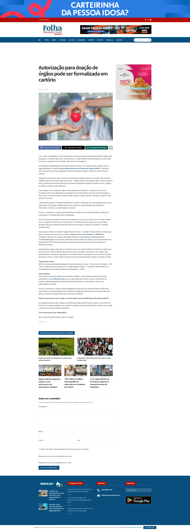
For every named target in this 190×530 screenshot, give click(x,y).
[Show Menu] (39, 40)
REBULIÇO (109, 40)
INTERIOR (62, 40)
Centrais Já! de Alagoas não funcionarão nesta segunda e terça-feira (80, 500)
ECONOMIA (81, 40)
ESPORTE (91, 40)
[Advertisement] (133, 118)
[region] (95, 9)
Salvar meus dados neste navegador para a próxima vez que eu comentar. (65, 449)
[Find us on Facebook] (145, 20)
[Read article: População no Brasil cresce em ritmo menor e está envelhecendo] (95, 347)
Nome (41, 431)
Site (78, 440)
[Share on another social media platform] (110, 148)
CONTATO (119, 40)
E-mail (41, 440)
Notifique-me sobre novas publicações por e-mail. (55, 462)
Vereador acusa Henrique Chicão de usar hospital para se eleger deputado (56, 507)
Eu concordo (149, 527)
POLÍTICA (100, 40)
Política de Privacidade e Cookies (131, 527)
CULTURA (72, 40)
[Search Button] (149, 40)
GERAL (54, 40)
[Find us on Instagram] (147, 20)
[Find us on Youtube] (150, 20)
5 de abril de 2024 (44, 89)
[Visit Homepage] (50, 29)
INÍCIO (47, 40)
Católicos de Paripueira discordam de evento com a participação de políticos (56, 495)
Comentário (43, 406)
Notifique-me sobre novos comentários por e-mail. (55, 456)
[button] (115, 29)
